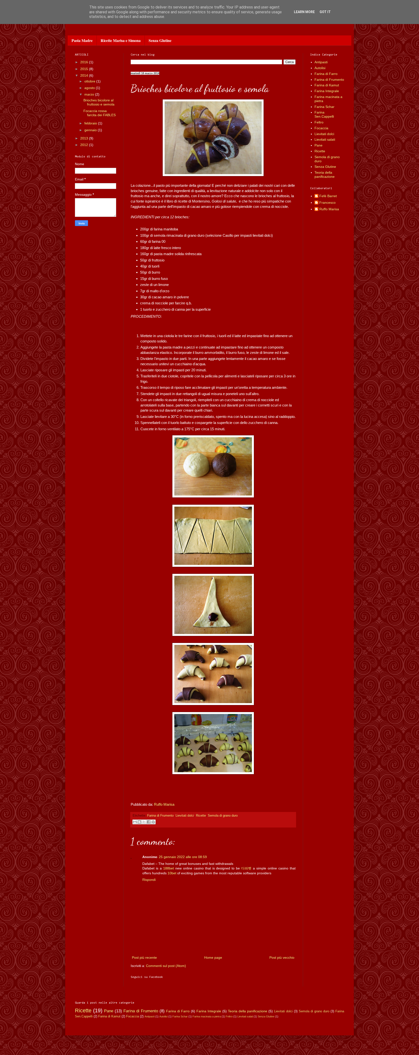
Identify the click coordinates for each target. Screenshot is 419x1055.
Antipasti (321, 62)
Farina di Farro (326, 74)
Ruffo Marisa (164, 804)
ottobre (90, 81)
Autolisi (319, 68)
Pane (318, 145)
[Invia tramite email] (134, 822)
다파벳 (246, 868)
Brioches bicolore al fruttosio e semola (98, 102)
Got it (325, 12)
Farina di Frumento (160, 815)
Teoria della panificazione (324, 174)
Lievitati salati (324, 139)
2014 (84, 75)
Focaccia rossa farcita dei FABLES (99, 113)
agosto (90, 88)
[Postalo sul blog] (139, 822)
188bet (168, 868)
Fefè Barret (328, 196)
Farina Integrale (326, 91)
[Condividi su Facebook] (148, 822)
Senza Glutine (160, 40)
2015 (84, 69)
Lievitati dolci (185, 815)
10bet (172, 873)
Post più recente (144, 957)
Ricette (201, 815)
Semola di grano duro (223, 815)
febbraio (91, 123)
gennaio (91, 130)
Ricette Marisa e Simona (121, 40)
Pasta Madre (82, 40)
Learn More (304, 12)
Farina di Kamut (326, 85)
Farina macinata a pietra (207, 1016)
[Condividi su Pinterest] (153, 822)
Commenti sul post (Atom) (166, 966)
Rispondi (149, 880)
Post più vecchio (281, 957)
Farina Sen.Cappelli (324, 114)
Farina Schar (324, 107)
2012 (84, 145)
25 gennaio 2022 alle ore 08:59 (183, 857)
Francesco (327, 202)
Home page (213, 957)
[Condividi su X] (144, 822)
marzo (89, 94)
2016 (84, 62)
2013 (84, 138)
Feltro (318, 122)
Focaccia (321, 128)
